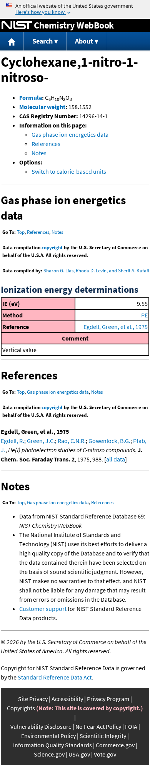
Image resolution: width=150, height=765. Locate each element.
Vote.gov (105, 754)
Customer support (43, 608)
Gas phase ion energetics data (70, 134)
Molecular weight (42, 107)
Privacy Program (108, 699)
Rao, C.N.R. (72, 441)
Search (42, 41)
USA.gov (79, 754)
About (84, 41)
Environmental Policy (48, 736)
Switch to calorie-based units (69, 171)
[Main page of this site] (12, 41)
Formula (30, 97)
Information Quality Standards (52, 745)
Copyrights (21, 708)
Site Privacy (33, 699)
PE (144, 315)
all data (115, 459)
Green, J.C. (41, 441)
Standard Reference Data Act (55, 677)
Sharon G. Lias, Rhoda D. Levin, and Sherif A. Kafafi (96, 270)
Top (21, 232)
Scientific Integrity (103, 736)
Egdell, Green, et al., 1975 (115, 326)
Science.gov (49, 754)
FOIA (131, 726)
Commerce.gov (115, 745)
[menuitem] (12, 41)
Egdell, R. (12, 441)
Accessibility (67, 699)
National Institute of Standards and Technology (17, 25)
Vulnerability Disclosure (41, 726)
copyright (52, 247)
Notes (39, 153)
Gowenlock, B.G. (109, 441)
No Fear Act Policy (98, 726)
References (46, 144)
